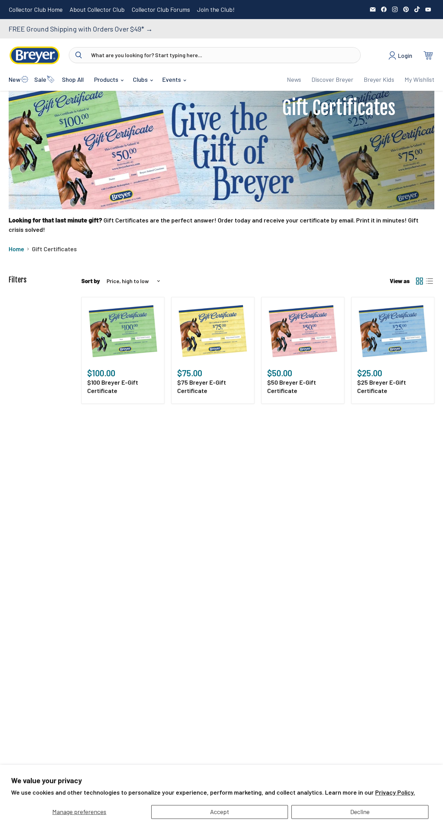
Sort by (90, 281)
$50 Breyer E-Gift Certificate (291, 386)
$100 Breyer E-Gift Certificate (112, 386)
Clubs (141, 79)
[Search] (78, 55)
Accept (219, 811)
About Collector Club (97, 9)
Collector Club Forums (161, 9)
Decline (360, 811)
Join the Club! (216, 9)
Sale (40, 79)
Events (172, 79)
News (294, 79)
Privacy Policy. (395, 792)
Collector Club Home (36, 9)
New (14, 79)
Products (107, 79)
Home (16, 249)
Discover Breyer (332, 79)
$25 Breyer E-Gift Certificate (381, 386)
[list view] (429, 281)
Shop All (73, 79)
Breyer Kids (379, 79)
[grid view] (419, 281)
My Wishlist (419, 79)
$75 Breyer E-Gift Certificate (201, 386)
